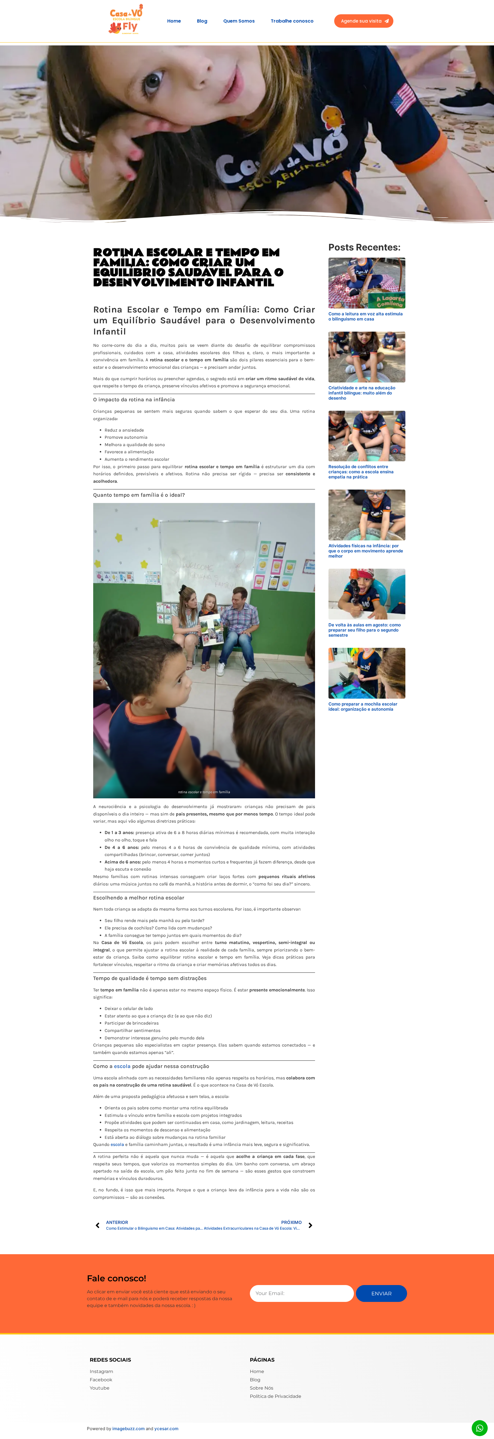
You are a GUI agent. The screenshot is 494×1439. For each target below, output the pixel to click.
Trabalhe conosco (292, 21)
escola (122, 1066)
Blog (202, 21)
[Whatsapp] (480, 1428)
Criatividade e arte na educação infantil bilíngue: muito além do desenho (361, 393)
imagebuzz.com (129, 1428)
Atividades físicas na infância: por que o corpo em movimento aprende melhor (365, 551)
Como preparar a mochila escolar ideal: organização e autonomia (362, 706)
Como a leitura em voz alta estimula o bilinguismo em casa (365, 316)
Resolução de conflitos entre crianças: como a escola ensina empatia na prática (361, 472)
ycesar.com (166, 1428)
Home (174, 21)
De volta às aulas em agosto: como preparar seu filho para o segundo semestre (364, 630)
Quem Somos (239, 21)
